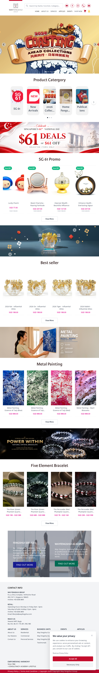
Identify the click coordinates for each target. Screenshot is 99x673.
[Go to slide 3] (48, 71)
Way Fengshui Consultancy (47, 632)
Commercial (25, 636)
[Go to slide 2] (46, 71)
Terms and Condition (29, 671)
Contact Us (12, 639)
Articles (62, 11)
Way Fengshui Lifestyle (45, 639)
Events (69, 11)
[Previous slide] (4, 44)
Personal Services (27, 639)
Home (37, 11)
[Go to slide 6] (53, 71)
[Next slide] (95, 44)
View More (49, 219)
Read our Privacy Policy (60, 653)
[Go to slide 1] (45, 71)
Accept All (73, 659)
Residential (25, 632)
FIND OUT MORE (24, 564)
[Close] (92, 635)
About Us (11, 632)
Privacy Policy (13, 671)
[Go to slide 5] (52, 71)
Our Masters (12, 636)
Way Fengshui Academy (45, 636)
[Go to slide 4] (50, 71)
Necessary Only (73, 664)
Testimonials (41, 643)
